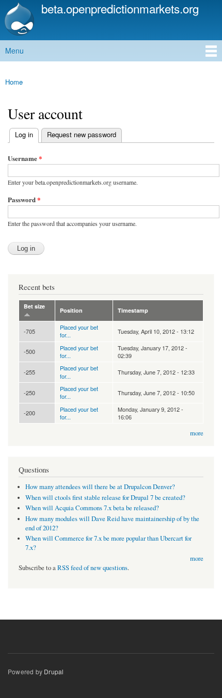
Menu (14, 50)
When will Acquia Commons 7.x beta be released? (92, 508)
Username (25, 158)
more (196, 433)
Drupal (54, 671)
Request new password (81, 134)
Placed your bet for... (79, 331)
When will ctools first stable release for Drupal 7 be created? (105, 497)
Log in (21, 134)
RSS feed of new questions (92, 567)
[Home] (18, 20)
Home (14, 82)
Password (24, 199)
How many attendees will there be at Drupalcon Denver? (100, 486)
